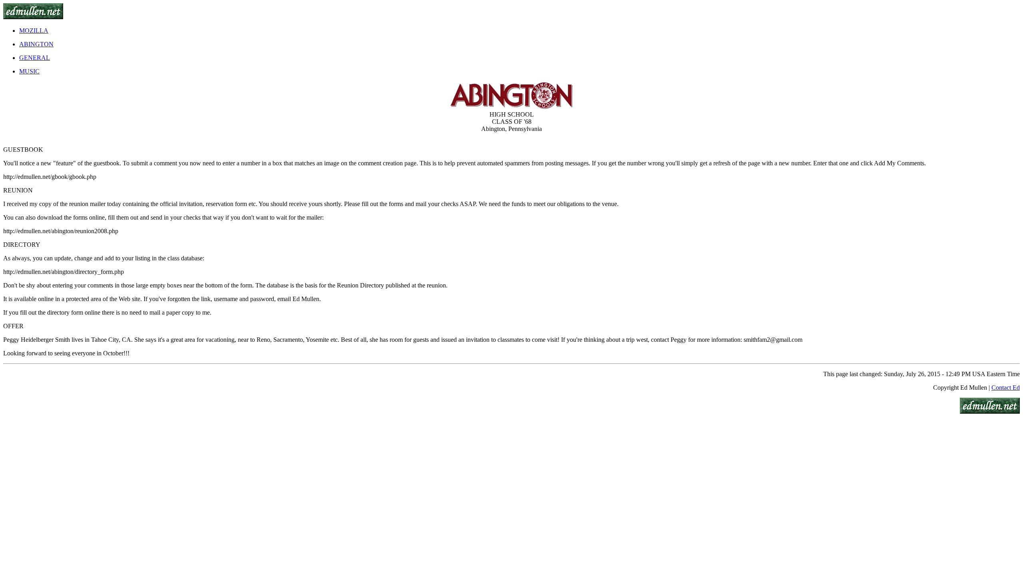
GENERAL (34, 57)
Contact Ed (1005, 387)
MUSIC (29, 71)
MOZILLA (33, 30)
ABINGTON (36, 44)
